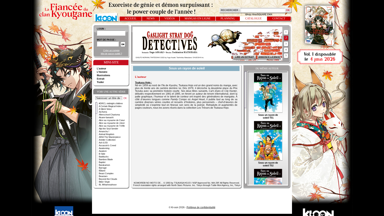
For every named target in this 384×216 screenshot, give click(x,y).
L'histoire (102, 72)
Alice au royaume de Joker (112, 123)
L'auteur (101, 68)
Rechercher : (230, 10)
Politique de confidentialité (201, 207)
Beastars (103, 176)
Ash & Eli (103, 142)
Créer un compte (111, 50)
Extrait (100, 78)
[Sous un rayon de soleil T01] (268, 112)
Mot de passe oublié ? (111, 53)
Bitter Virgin (104, 182)
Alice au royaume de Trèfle (112, 126)
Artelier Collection (107, 140)
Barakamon (104, 165)
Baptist (102, 162)
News (151, 18)
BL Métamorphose (108, 184)
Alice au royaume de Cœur (112, 120)
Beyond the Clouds (108, 179)
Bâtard (102, 170)
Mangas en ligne (198, 18)
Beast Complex (106, 173)
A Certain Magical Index (110, 106)
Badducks (104, 156)
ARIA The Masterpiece (110, 137)
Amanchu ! (104, 131)
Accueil (130, 18)
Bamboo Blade (106, 159)
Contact (278, 18)
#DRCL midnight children (111, 103)
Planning (228, 18)
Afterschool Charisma (109, 114)
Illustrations (103, 75)
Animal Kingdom (106, 134)
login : (101, 28)
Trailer (100, 82)
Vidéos (169, 18)
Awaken (103, 151)
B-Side (102, 154)
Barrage (103, 168)
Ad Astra (103, 112)
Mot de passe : (106, 39)
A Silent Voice (105, 109)
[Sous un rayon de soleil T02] (268, 160)
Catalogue (253, 18)
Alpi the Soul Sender (108, 128)
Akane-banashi (106, 117)
